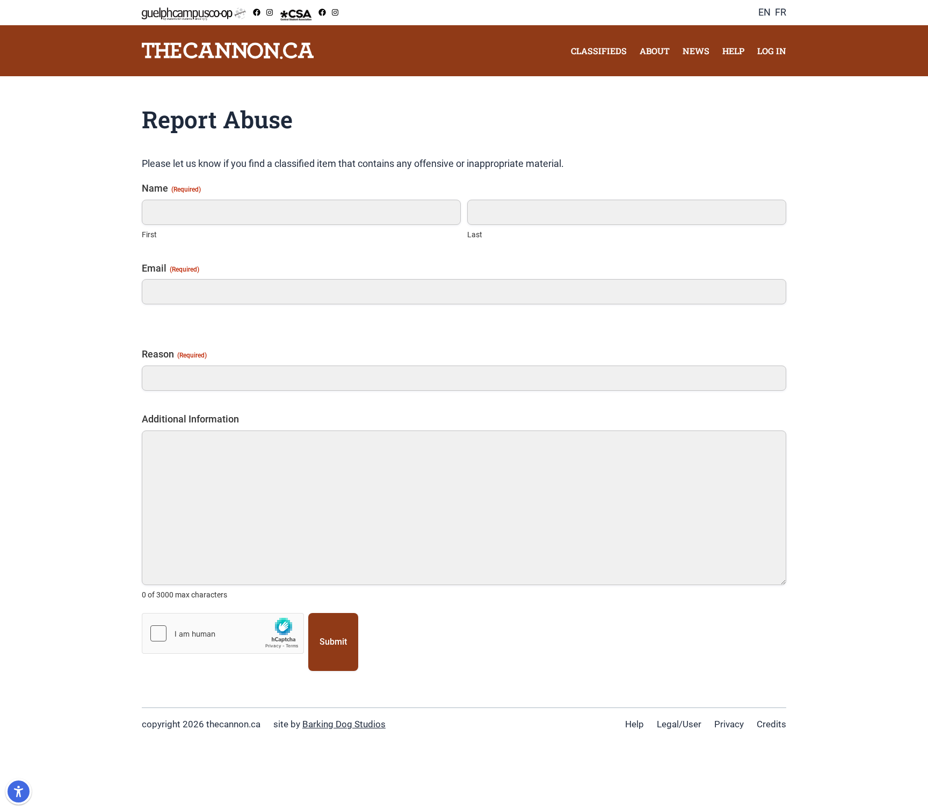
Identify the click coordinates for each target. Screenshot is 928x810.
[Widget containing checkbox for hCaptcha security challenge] (223, 633)
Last (474, 234)
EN (764, 12)
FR (780, 12)
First (149, 234)
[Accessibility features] (18, 791)
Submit (333, 642)
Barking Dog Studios (344, 724)
